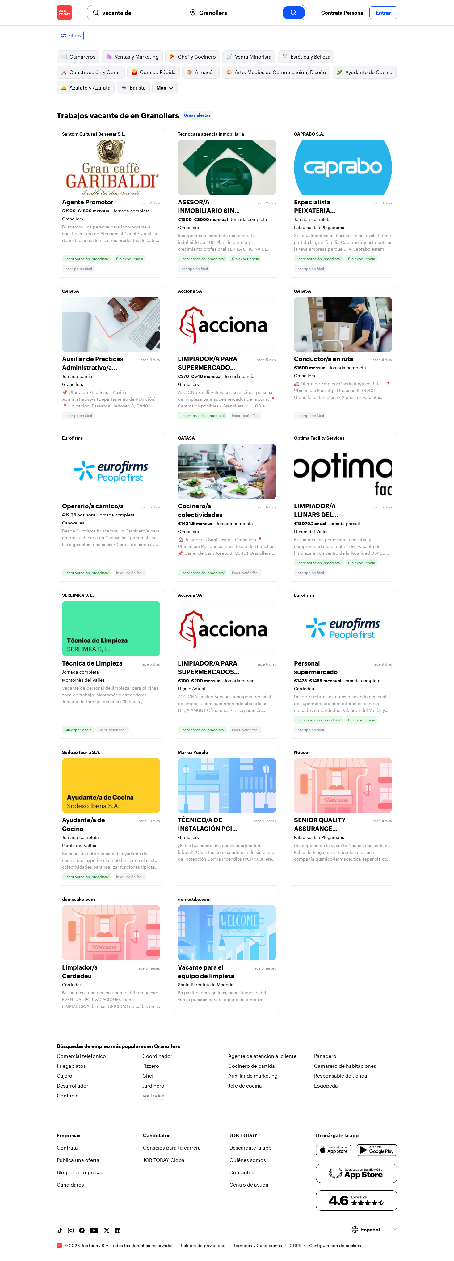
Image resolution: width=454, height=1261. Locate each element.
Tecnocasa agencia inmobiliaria (211, 133)
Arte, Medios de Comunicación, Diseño (280, 72)
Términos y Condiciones (257, 1245)
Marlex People (193, 752)
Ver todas (153, 1095)
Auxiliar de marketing (253, 1076)
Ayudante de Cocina (369, 72)
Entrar (383, 12)
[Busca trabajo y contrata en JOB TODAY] (64, 12)
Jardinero (153, 1085)
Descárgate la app (250, 1147)
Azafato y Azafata (90, 87)
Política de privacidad (203, 1245)
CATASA (70, 291)
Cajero (64, 1076)
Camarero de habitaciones (345, 1066)
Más (161, 87)
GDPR (295, 1245)
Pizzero (150, 1066)
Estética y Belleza (310, 57)
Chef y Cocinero (197, 57)
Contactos (241, 1172)
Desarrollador (72, 1085)
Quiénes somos (247, 1160)
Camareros (82, 57)
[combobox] (142, 12)
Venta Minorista (253, 57)
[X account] (106, 1230)
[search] (294, 12)
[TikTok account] (59, 1230)
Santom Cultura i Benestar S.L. (93, 133)
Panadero (325, 1056)
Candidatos (70, 1185)
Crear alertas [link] (197, 115)
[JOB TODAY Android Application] (377, 1150)
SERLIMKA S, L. (78, 595)
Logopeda (326, 1085)
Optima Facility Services (319, 438)
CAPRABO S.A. (309, 133)
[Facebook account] (82, 1230)
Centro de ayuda (248, 1185)
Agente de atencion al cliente (262, 1056)
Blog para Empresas (80, 1172)
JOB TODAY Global (164, 1160)
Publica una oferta (78, 1160)
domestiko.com (78, 899)
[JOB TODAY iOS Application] (334, 1150)
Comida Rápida (158, 72)
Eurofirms (72, 438)
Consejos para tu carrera (172, 1147)
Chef (148, 1076)
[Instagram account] (71, 1230)
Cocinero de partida (251, 1066)
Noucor (302, 752)
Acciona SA (190, 291)
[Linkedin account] (117, 1230)
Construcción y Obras (95, 72)
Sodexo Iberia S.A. (81, 752)
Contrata (67, 1147)
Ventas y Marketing (137, 57)
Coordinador (157, 1056)
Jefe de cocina (245, 1085)
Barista (138, 87)
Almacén (205, 72)
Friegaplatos (71, 1066)
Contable (67, 1095)
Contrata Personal (342, 12)
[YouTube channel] (94, 1230)
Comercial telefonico (81, 1056)
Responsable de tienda (340, 1076)
